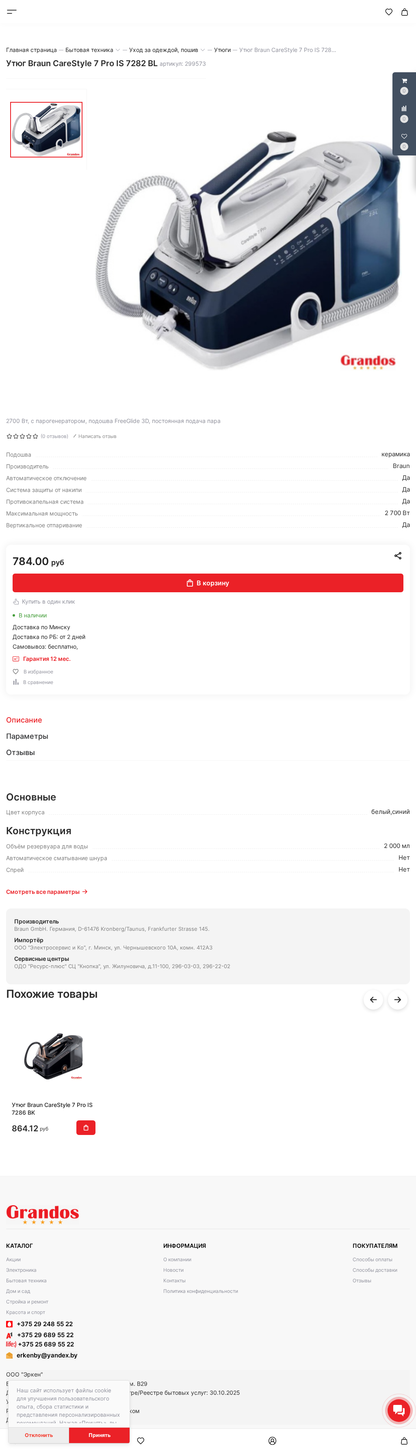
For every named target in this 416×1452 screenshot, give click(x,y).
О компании (177, 1259)
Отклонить (39, 1435)
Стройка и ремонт (27, 1302)
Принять (99, 1435)
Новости (173, 1270)
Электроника (21, 1270)
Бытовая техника (26, 1280)
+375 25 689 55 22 (45, 1344)
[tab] (208, 720)
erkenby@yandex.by (47, 1355)
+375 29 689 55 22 (43, 1335)
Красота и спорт (25, 1312)
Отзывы (362, 1280)
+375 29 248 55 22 (45, 1324)
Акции (13, 1259)
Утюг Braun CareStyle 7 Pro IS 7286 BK (52, 1108)
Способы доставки (375, 1270)
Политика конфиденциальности (200, 1291)
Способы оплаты (372, 1259)
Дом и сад (18, 1291)
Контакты (174, 1280)
